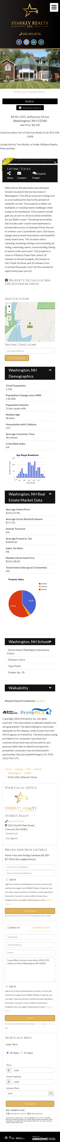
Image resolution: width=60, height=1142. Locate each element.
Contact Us (11, 833)
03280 (27, 772)
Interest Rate (12, 1088)
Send (30, 1017)
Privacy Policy (38, 1024)
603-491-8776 (32, 34)
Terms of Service (49, 1024)
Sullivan (37, 769)
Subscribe (30, 910)
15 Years (28, 1052)
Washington (14, 772)
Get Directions (17, 357)
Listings (19, 769)
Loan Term (11, 1044)
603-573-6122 (16, 821)
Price (8, 1065)
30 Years (14, 1052)
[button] (14, 161)
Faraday (40, 700)
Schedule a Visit (41, 927)
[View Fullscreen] (9, 318)
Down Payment (13, 1076)
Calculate (30, 1103)
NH (28, 769)
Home (8, 769)
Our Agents (11, 838)
